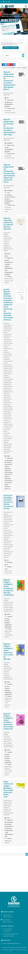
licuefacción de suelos (10, 112)
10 (2, 854)
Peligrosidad (8, 110)
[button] (26, 6)
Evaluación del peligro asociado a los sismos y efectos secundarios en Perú (8, 502)
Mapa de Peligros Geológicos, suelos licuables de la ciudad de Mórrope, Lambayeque (9, 587)
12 (10, 854)
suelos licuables (8, 635)
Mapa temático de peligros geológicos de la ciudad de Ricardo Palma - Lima (8, 789)
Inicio (2, 26)
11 (6, 854)
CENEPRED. (15, 951)
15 (22, 854)
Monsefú (7, 774)
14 (18, 854)
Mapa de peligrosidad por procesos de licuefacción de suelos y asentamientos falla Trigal (9, 127)
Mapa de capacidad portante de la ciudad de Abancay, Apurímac (8, 223)
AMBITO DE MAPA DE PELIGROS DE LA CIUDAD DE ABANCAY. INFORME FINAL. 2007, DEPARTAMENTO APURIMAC (9, 266)
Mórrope (7, 637)
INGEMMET (9, 143)
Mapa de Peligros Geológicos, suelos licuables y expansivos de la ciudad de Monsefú (8, 721)
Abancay (7, 282)
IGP (8, 98)
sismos (10, 573)
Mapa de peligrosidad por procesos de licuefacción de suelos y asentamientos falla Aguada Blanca (9, 80)
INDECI (8, 456)
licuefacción (8, 158)
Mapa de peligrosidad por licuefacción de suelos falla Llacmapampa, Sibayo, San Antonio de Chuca (9, 173)
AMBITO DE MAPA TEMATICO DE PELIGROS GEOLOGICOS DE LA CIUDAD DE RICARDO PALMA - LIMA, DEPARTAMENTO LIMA (9, 828)
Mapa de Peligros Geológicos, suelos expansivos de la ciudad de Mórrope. (8, 651)
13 (14, 854)
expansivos (7, 772)
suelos (12, 158)
